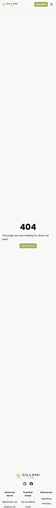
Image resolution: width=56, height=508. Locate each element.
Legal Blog (46, 498)
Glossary (46, 503)
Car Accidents (28, 502)
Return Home (28, 245)
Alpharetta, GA (9, 502)
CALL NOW (41, 4)
